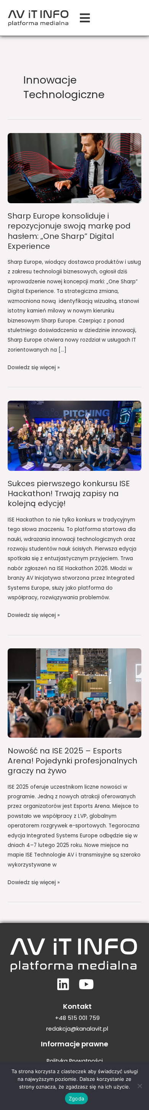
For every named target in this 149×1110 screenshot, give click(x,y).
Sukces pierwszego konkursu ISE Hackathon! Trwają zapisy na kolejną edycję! (69, 493)
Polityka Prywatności (75, 1061)
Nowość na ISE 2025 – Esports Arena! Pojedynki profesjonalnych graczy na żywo (72, 760)
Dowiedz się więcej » (34, 367)
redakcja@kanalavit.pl (77, 1028)
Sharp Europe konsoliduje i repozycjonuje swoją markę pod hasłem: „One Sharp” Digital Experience (69, 230)
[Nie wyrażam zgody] (139, 1086)
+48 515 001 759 (77, 1018)
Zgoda (76, 1098)
